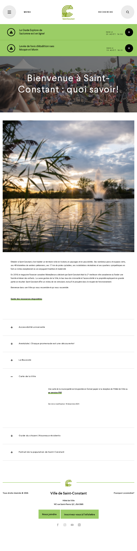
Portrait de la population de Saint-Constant (41, 452)
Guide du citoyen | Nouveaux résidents (39, 436)
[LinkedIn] (79, 525)
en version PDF (55, 392)
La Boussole (25, 360)
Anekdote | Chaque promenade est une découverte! (46, 344)
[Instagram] (65, 525)
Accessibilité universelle (32, 327)
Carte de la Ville (27, 376)
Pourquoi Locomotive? (124, 493)
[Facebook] (57, 525)
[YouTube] (72, 525)
